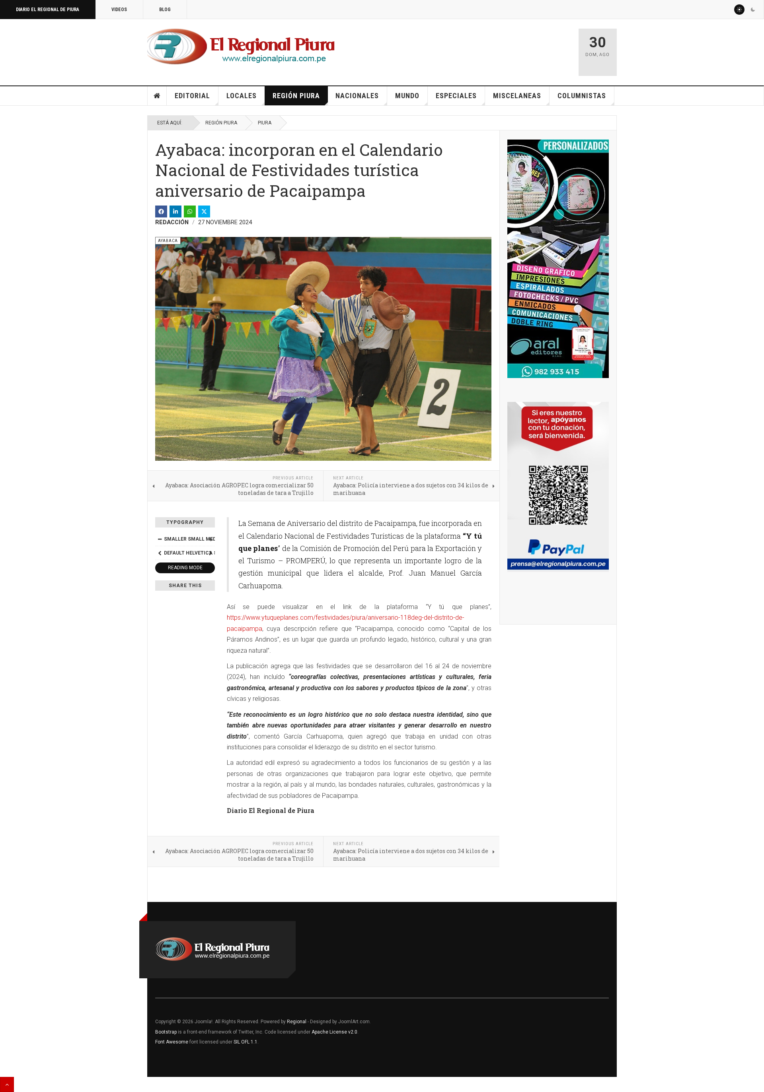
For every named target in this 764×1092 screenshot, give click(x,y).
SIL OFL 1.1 (245, 1042)
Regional (296, 1021)
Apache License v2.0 (334, 1032)
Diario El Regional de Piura (47, 9)
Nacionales (357, 95)
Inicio (157, 95)
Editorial (192, 95)
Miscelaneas (517, 95)
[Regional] (241, 47)
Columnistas (581, 95)
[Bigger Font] (210, 539)
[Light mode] (739, 9)
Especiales (456, 95)
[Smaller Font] (159, 539)
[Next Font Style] (210, 553)
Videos (119, 9)
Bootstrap (166, 1032)
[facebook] (161, 211)
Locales (241, 95)
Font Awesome (171, 1042)
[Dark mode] (753, 9)
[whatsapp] (190, 211)
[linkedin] (175, 211)
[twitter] (204, 211)
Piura (264, 123)
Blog (165, 9)
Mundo (407, 95)
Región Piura (296, 95)
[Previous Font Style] (159, 553)
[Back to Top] (7, 1084)
